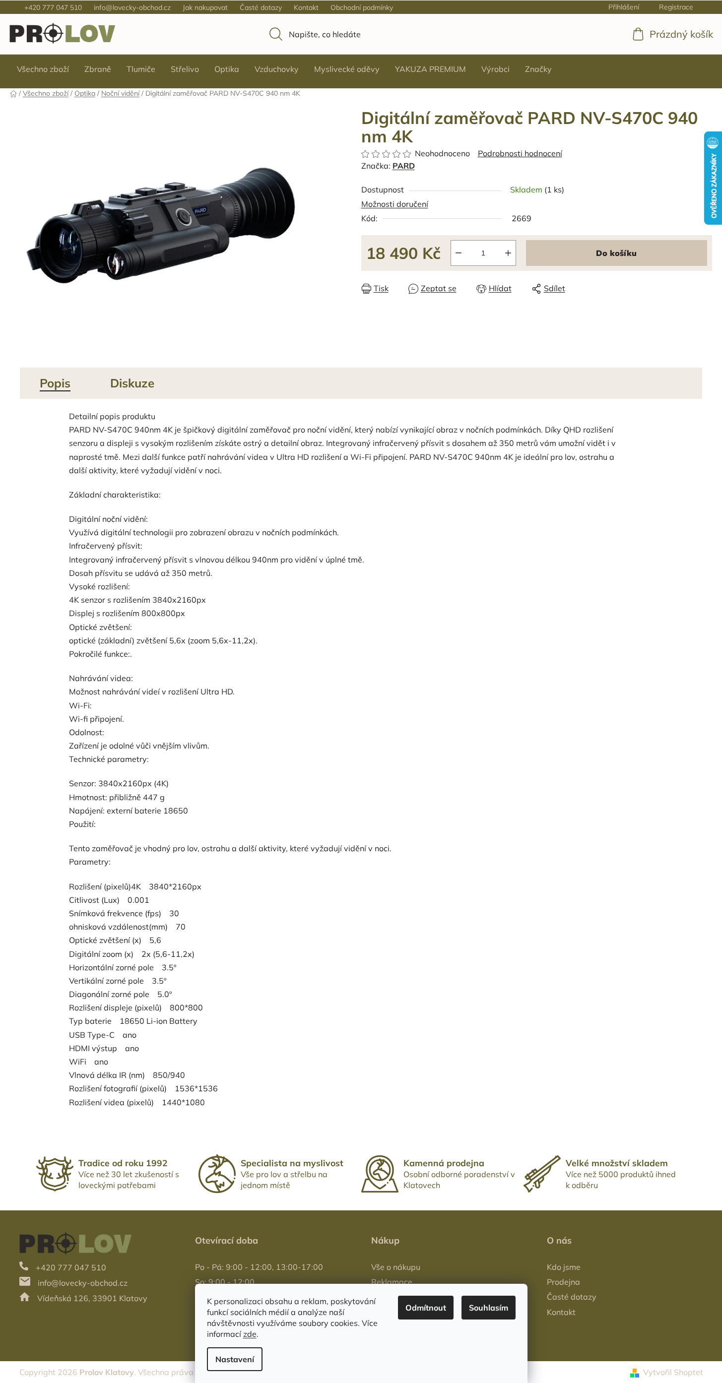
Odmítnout (425, 1308)
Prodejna (563, 1282)
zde (250, 1334)
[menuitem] (42, 69)
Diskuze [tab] (132, 383)
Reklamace (391, 1282)
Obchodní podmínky (361, 7)
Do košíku (616, 253)
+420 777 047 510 (53, 7)
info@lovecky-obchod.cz (132, 7)
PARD (404, 166)
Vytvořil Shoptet (673, 1372)
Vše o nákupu (395, 1267)
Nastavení (234, 1359)
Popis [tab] (55, 383)
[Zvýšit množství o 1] (508, 253)
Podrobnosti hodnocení (520, 153)
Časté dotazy (261, 7)
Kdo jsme (564, 1267)
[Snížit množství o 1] (458, 253)
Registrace (676, 6)
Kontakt (306, 7)
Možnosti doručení (394, 204)
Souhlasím (488, 1308)
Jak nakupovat (205, 7)
